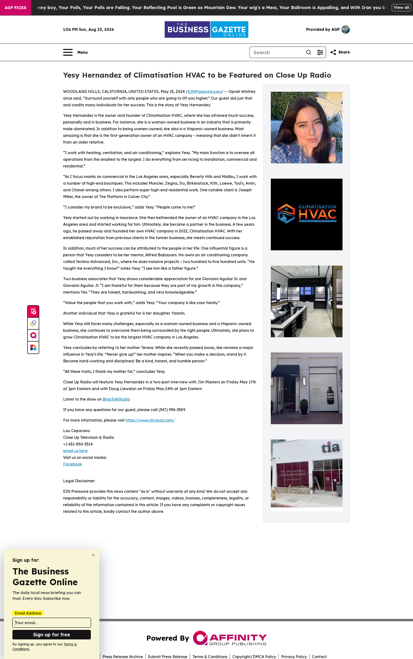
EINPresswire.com (204, 91)
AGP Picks (15, 7)
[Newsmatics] (33, 348)
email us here (75, 450)
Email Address (28, 613)
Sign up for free (51, 635)
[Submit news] (33, 312)
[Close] (93, 555)
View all (401, 7)
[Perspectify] (33, 324)
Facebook (72, 464)
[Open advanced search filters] (320, 52)
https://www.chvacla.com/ (150, 420)
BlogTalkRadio (116, 399)
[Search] (308, 52)
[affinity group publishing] (33, 336)
